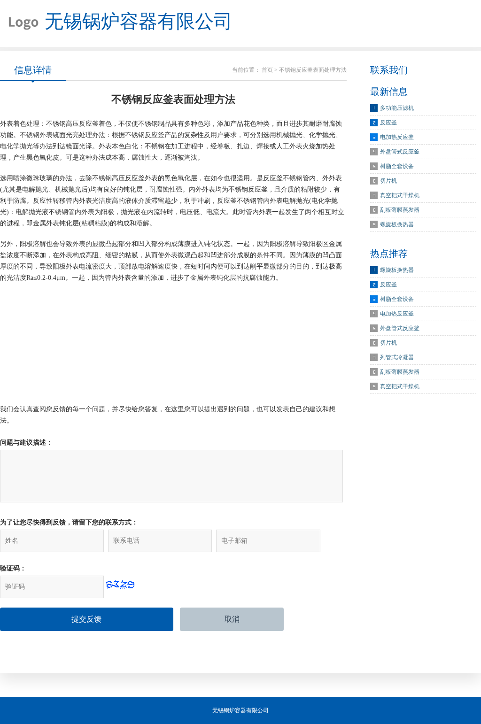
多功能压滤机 (397, 108)
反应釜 (388, 122)
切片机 (388, 180)
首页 (267, 70)
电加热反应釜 (397, 137)
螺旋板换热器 (397, 224)
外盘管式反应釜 (399, 151)
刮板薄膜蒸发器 (399, 210)
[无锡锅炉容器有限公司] (20, 23)
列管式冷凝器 (397, 357)
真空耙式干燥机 (399, 195)
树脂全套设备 (397, 166)
